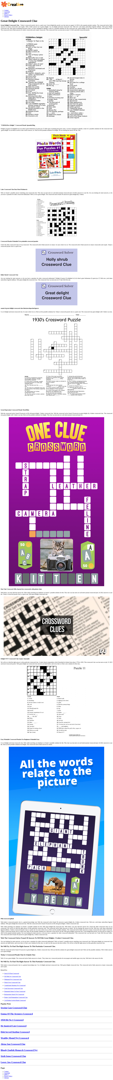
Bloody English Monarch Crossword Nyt (19, 1050)
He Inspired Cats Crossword (13, 1026)
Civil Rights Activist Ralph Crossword (15, 1000)
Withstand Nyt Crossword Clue (13, 979)
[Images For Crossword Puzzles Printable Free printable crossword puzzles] (56, 218)
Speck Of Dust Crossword (11, 973)
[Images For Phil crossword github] (56, 831)
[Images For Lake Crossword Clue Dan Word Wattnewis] (56, 160)
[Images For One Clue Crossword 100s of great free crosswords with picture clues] (56, 502)
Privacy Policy (8, 1076)
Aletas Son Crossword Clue (13, 1044)
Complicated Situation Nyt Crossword (15, 985)
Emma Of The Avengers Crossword (17, 1014)
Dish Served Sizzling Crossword (15, 1032)
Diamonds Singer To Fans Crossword (14, 991)
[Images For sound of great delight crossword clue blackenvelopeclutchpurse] (56, 294)
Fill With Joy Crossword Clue (12, 976)
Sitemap (6, 1078)
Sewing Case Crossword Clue (14, 1008)
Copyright (7, 1073)
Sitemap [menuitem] (6, 16)
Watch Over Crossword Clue (12, 982)
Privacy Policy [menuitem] (8, 15)
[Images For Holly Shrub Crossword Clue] (56, 260)
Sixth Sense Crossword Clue (13, 1056)
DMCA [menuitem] (6, 13)
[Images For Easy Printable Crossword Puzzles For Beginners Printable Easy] (56, 701)
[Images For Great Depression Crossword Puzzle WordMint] (56, 360)
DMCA (6, 1074)
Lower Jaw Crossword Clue (13, 1062)
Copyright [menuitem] (7, 12)
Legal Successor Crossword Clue (13, 988)
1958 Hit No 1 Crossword (12, 1020)
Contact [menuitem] (6, 10)
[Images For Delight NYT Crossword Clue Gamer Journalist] (56, 626)
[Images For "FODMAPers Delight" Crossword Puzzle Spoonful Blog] (56, 77)
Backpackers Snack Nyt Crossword (14, 994)
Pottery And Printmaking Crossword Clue (16, 997)
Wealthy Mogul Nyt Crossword (15, 1038)
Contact (6, 1071)
